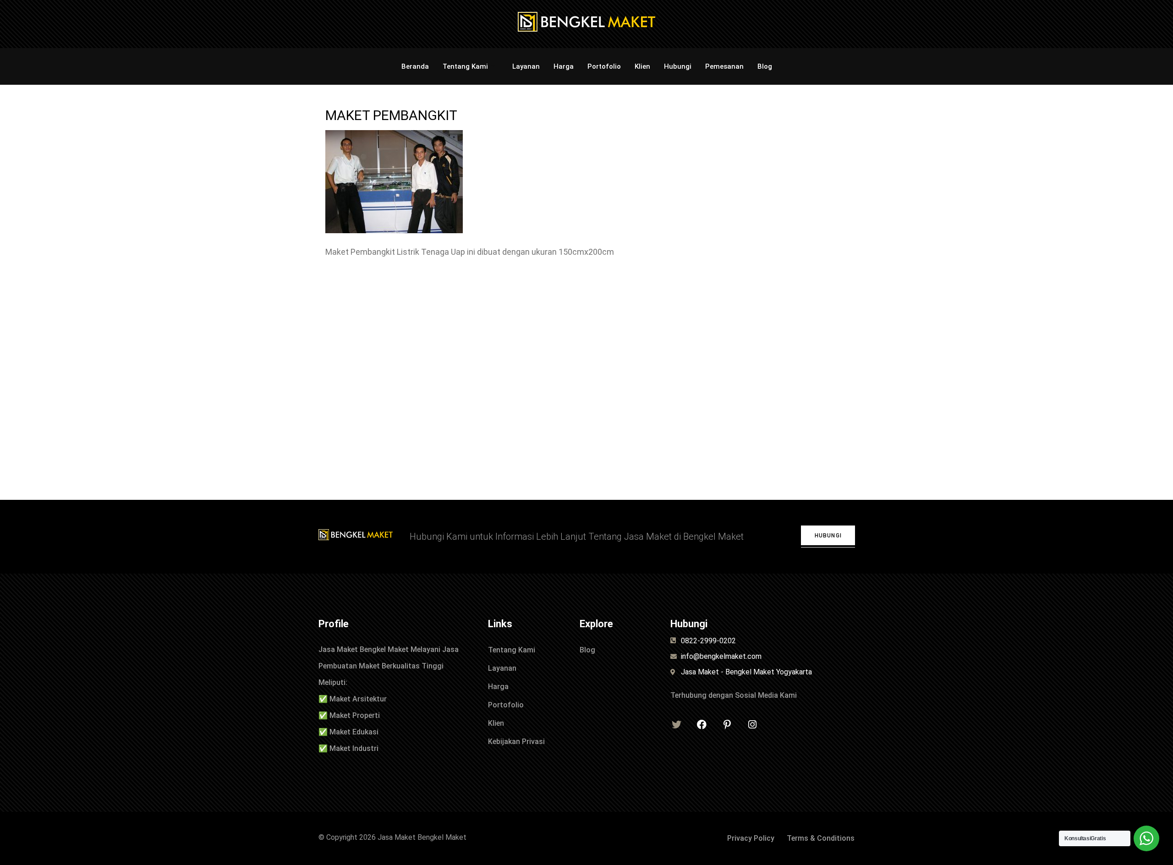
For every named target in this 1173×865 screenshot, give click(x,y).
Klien (642, 66)
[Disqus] (586, 380)
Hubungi (677, 66)
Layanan (526, 66)
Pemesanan (724, 66)
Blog (764, 66)
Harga (564, 66)
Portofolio (604, 66)
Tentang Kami (465, 66)
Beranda (415, 66)
